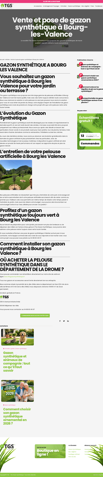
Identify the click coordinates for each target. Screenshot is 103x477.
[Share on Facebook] (60, 321)
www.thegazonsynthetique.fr (14, 277)
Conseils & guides (10, 348)
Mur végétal (85, 6)
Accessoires (38, 6)
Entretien (64, 6)
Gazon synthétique (74, 6)
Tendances (98, 6)
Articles (7, 59)
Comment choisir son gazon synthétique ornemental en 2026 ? (17, 416)
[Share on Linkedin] (68, 321)
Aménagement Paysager (51, 6)
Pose (92, 6)
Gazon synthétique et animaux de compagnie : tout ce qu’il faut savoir (16, 362)
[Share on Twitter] (64, 321)
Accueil (2, 59)
